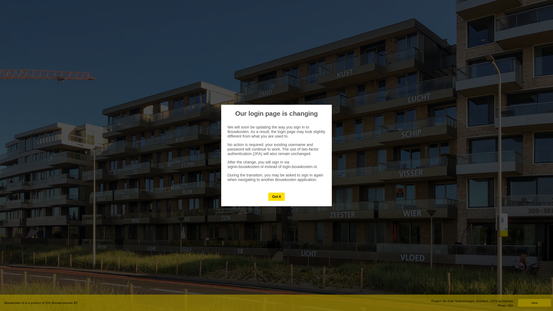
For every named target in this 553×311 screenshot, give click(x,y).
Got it (276, 196)
